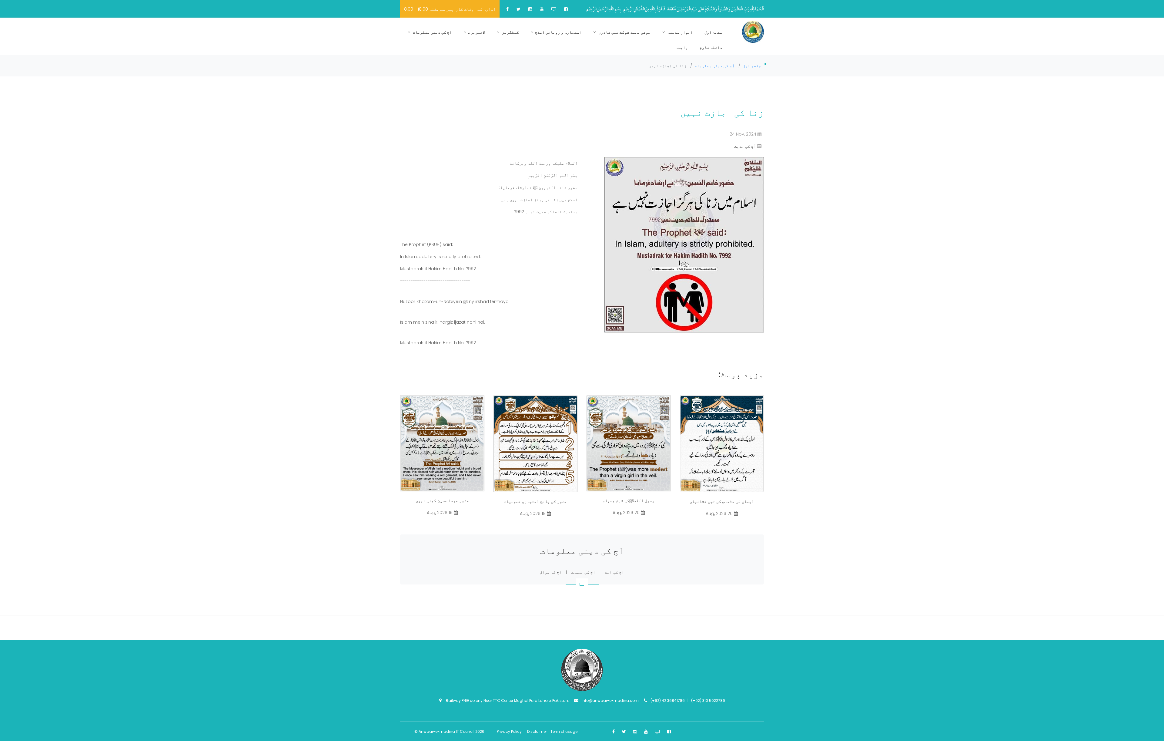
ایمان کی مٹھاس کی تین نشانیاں (722, 501)
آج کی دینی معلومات (432, 32)
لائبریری (476, 32)
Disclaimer (537, 731)
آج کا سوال (551, 572)
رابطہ (682, 47)
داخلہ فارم (711, 47)
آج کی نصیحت (583, 572)
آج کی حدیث (745, 146)
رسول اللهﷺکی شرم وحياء (628, 500)
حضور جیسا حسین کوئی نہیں (442, 500)
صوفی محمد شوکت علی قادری (624, 32)
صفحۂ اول (713, 32)
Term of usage (563, 731)
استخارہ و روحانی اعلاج (558, 32)
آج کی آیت (614, 572)
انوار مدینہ (680, 32)
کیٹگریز (510, 32)
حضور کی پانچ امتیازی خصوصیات (535, 501)
